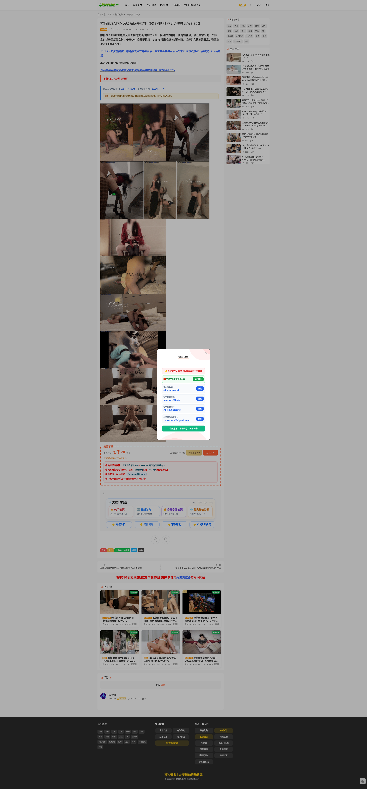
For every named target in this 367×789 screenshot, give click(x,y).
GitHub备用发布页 (172, 410)
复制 (200, 388)
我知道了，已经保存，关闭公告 (183, 428)
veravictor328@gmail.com (176, 420)
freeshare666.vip (171, 400)
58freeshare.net (171, 390)
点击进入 (198, 379)
